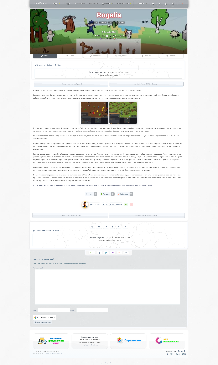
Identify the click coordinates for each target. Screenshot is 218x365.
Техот (47, 354)
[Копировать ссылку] (92, 226)
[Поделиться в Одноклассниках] (112, 226)
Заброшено (126, 194)
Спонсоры (41, 65)
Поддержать (117, 204)
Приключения (119, 22)
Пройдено (107, 194)
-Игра (95, 22)
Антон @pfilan (120, 36)
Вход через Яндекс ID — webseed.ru (109, 363)
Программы (79, 3)
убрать (95, 345)
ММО (110, 22)
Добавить (106, 3)
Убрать (59, 65)
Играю (92, 194)
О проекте (140, 3)
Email (72, 310)
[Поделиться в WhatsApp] (119, 226)
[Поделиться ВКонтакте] (106, 226)
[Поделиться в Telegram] (99, 226)
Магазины (93, 3)
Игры (55, 3)
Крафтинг (102, 22)
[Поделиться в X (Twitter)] (125, 226)
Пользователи (123, 3)
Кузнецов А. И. (57, 354)
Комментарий (38, 268)
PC (109, 26)
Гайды (67, 3)
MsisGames (40, 3)
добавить (86, 345)
